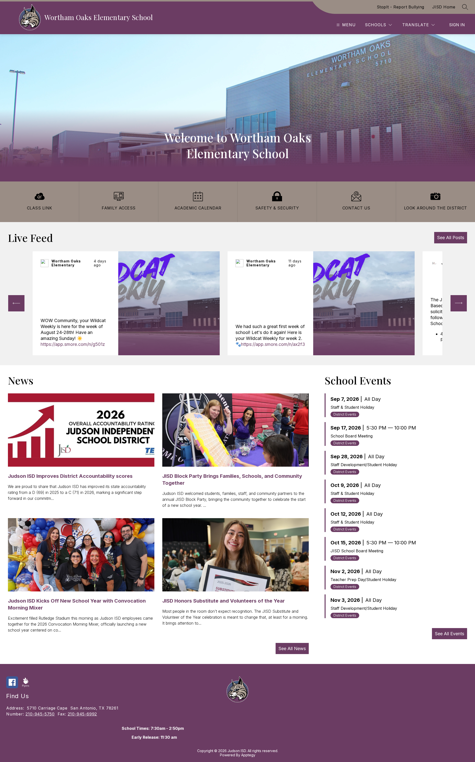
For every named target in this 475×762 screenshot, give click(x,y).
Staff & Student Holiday (352, 407)
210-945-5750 (40, 713)
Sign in (457, 24)
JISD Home (443, 6)
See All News (292, 648)
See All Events (449, 633)
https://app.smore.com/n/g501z (73, 344)
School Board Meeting (352, 435)
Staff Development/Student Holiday (364, 464)
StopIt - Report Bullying (400, 6)
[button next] (458, 303)
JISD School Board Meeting (357, 550)
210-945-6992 (82, 713)
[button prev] (16, 303)
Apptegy (248, 755)
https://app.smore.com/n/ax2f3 (273, 344)
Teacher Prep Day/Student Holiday (363, 579)
